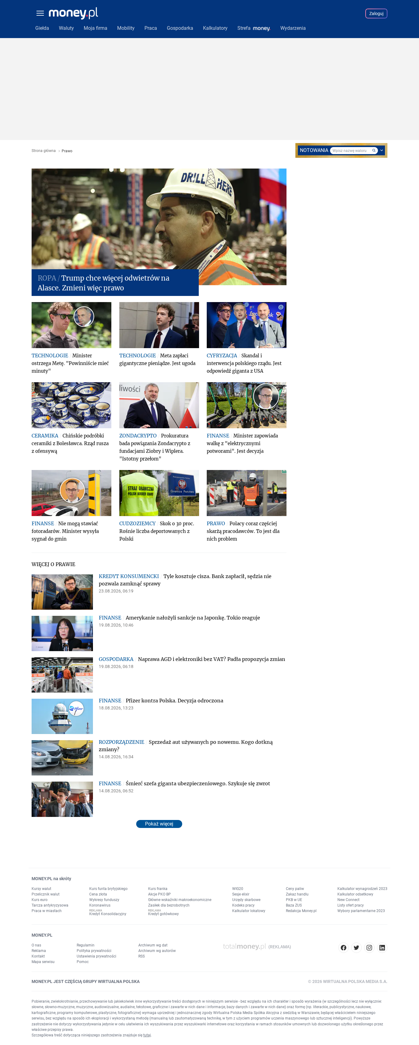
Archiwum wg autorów (157, 951)
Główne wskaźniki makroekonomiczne (179, 900)
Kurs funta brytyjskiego (108, 889)
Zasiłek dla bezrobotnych (169, 905)
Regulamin (85, 945)
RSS (141, 956)
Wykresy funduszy (104, 900)
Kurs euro (40, 900)
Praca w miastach (47, 911)
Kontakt (38, 956)
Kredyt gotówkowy (163, 914)
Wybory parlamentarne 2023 (361, 911)
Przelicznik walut (46, 894)
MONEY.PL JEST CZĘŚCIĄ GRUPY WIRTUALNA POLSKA (86, 981)
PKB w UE (294, 900)
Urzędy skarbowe (246, 900)
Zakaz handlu (297, 894)
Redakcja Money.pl (301, 911)
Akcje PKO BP (159, 894)
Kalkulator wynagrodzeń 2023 (362, 889)
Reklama (39, 951)
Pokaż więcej (159, 824)
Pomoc (83, 962)
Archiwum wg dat (152, 945)
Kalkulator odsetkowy (355, 894)
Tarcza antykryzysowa (50, 905)
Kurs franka (157, 889)
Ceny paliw (295, 889)
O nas (36, 945)
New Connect (348, 900)
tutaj (147, 1035)
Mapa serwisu (43, 962)
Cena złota (98, 894)
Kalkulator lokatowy (248, 911)
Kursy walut (41, 889)
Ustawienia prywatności (96, 956)
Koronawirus (99, 905)
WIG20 (237, 889)
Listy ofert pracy (350, 905)
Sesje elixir (240, 894)
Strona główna (44, 151)
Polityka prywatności (94, 951)
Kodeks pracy (243, 905)
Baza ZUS (294, 905)
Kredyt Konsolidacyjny (107, 914)
